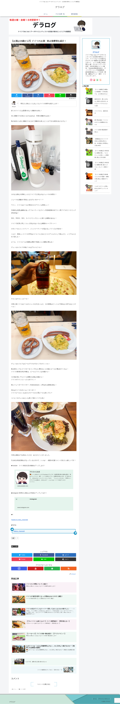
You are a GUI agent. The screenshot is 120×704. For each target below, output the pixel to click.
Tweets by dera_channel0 (19, 520)
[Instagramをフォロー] (19, 568)
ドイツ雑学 (15, 546)
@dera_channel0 (19, 531)
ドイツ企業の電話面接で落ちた (101, 131)
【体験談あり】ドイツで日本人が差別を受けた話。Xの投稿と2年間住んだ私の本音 (101, 142)
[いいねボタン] (13, 538)
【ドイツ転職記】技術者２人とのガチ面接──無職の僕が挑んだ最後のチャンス (102, 178)
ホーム (95, 698)
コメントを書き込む (43, 684)
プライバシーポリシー (104, 698)
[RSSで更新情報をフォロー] (68, 568)
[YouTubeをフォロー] (36, 568)
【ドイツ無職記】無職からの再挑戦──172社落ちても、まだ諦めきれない (101, 92)
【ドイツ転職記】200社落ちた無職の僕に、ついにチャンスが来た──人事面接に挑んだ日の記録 (102, 154)
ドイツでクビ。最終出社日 (101, 112)
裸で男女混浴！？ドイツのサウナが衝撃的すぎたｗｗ (101, 122)
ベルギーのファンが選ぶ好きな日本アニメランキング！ (101, 188)
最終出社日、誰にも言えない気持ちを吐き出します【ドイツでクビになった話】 (101, 102)
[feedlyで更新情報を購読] (52, 568)
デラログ (96, 52)
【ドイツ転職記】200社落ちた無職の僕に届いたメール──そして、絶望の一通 (102, 166)
